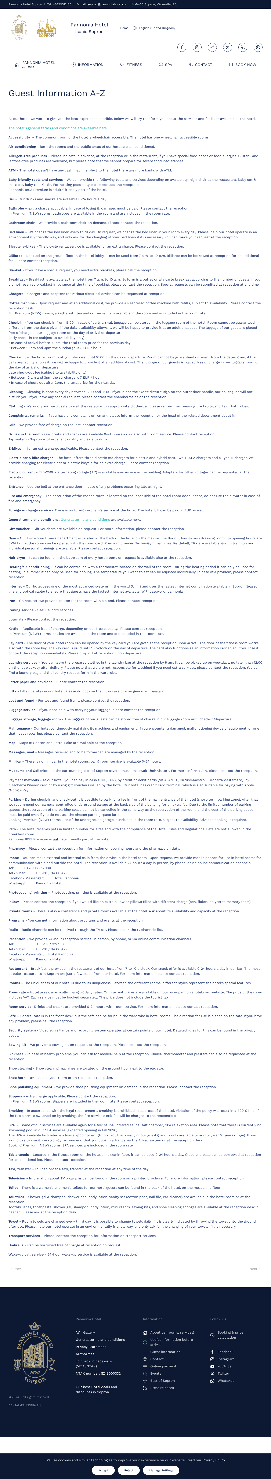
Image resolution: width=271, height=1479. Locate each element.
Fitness (134, 64)
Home (124, 28)
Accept (103, 1470)
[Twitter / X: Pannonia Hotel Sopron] (227, 47)
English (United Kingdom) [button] (157, 28)
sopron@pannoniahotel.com (108, 4)
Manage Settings (161, 1470)
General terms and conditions (85, 520)
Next (253, 1269)
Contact (203, 64)
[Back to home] (19, 28)
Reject (128, 1470)
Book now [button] (245, 64)
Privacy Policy (214, 1460)
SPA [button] (168, 64)
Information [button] (91, 64)
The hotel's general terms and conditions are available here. (58, 128)
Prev (17, 1269)
